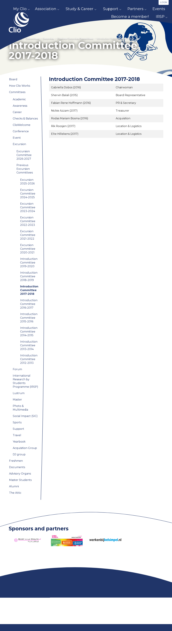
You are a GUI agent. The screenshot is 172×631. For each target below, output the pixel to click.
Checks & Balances (25, 118)
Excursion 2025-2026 (27, 181)
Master (17, 399)
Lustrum (19, 393)
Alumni (14, 486)
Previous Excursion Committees (75, 38)
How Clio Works (19, 85)
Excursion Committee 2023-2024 (27, 207)
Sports (17, 422)
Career (17, 112)
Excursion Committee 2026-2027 (24, 155)
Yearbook (19, 441)
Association (45, 9)
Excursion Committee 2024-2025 (27, 193)
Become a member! (130, 16)
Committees (32, 38)
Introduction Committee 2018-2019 (28, 276)
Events (158, 9)
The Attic (15, 492)
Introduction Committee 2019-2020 (28, 262)
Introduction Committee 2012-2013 (28, 359)
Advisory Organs (20, 473)
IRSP (160, 16)
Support (110, 9)
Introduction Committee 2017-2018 (29, 290)
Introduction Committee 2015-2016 (28, 317)
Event (17, 137)
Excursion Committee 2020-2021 (27, 248)
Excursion (48, 38)
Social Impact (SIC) (25, 416)
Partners (135, 9)
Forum (17, 369)
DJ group (19, 454)
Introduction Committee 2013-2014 (28, 345)
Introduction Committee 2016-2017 (28, 304)
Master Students (20, 480)
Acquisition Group (25, 448)
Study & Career (79, 9)
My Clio (20, 9)
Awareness (20, 105)
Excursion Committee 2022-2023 (27, 221)
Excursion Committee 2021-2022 (27, 235)
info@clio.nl (55, 622)
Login (163, 2)
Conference (21, 131)
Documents (17, 467)
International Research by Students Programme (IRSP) (25, 381)
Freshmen (16, 460)
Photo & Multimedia (20, 407)
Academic (19, 99)
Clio (19, 22)
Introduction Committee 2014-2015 (28, 331)
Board (13, 79)
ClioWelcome (21, 125)
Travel (17, 435)
